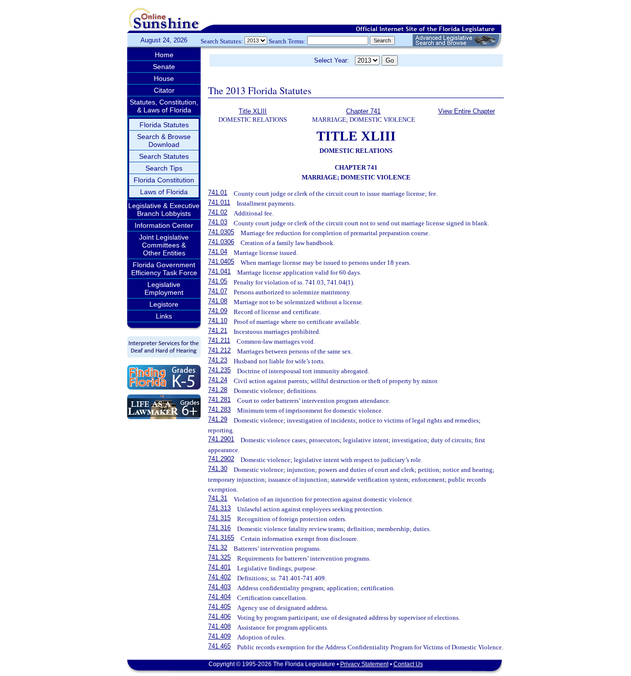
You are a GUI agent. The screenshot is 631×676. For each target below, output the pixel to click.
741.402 (219, 577)
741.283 (219, 409)
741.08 (217, 301)
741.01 (217, 192)
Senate (164, 67)
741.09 (217, 311)
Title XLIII (253, 111)
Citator (164, 90)
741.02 (217, 212)
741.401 (219, 567)
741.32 (217, 547)
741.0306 (221, 242)
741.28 (217, 389)
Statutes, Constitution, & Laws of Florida (164, 106)
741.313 (219, 508)
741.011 (219, 202)
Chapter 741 (363, 111)
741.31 (217, 498)
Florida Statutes (164, 125)
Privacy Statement (364, 664)
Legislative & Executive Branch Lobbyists (164, 209)
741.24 (217, 380)
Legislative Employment (163, 288)
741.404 (219, 597)
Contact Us (408, 664)
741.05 (217, 281)
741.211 (219, 340)
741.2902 (221, 459)
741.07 (217, 291)
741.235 (219, 370)
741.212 (219, 350)
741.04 (217, 251)
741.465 (219, 646)
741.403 (219, 587)
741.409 (219, 636)
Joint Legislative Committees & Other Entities (164, 245)
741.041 (219, 271)
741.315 (219, 518)
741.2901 (221, 439)
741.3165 (221, 537)
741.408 (219, 626)
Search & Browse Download (164, 140)
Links (164, 316)
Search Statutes (164, 156)
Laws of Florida (164, 192)
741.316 (219, 528)
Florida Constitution (164, 180)
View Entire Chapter (466, 111)
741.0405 (221, 261)
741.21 (217, 330)
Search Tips (163, 168)
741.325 (219, 557)
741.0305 (221, 232)
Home (164, 55)
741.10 (217, 320)
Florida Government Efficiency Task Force (164, 269)
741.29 (217, 419)
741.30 (217, 468)
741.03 (217, 222)
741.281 (219, 399)
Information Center (164, 225)
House (164, 78)
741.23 (217, 360)
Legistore (163, 304)
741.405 (219, 606)
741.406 (219, 616)
